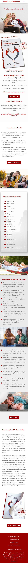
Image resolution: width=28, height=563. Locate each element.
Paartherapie (14, 561)
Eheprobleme (9, 559)
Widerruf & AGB (14, 542)
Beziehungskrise (7, 554)
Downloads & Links (14, 539)
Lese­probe (12, 96)
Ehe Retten (7, 557)
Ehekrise (21, 557)
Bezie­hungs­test (15, 162)
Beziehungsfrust (19, 552)
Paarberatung (17, 559)
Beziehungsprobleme (18, 554)
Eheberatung (14, 557)
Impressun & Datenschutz (14, 545)
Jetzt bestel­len (13, 525)
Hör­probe (15, 417)
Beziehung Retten (9, 552)
